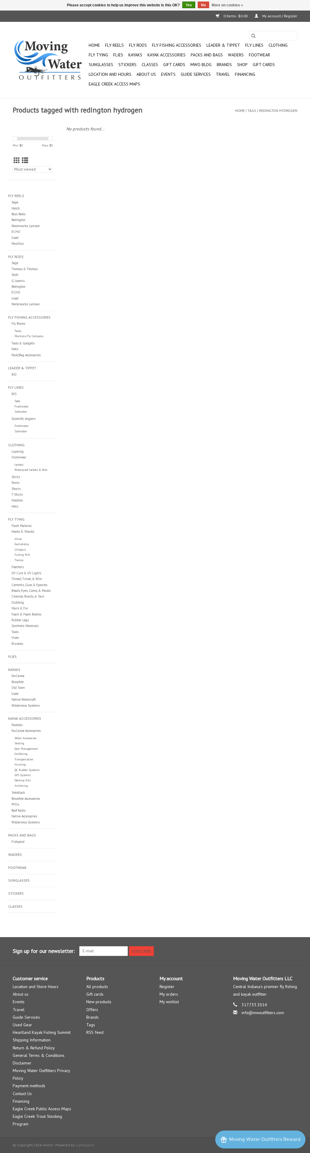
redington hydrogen (278, 110)
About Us (146, 74)
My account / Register (279, 16)
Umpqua (20, 549)
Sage (15, 202)
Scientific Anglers (23, 419)
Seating (19, 743)
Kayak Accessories (166, 55)
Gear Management (26, 749)
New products (98, 1001)
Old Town (18, 687)
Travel (223, 74)
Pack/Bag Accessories (26, 355)
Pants (15, 483)
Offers (92, 1009)
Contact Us (22, 1093)
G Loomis (18, 281)
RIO (14, 374)
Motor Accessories (25, 738)
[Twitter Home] (281, 951)
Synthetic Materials (25, 626)
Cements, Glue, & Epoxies (29, 585)
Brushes (17, 644)
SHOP (242, 64)
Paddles (17, 725)
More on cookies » (227, 5)
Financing (245, 74)
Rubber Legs (20, 620)
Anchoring (21, 786)
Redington (18, 220)
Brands (224, 64)
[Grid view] (17, 160)
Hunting (20, 764)
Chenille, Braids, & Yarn (28, 596)
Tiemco (19, 560)
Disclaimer (22, 1063)
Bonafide (18, 682)
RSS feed (95, 1032)
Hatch (16, 208)
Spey (17, 401)
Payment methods (29, 1085)
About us (20, 994)
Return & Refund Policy (34, 1048)
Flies (118, 55)
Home (94, 45)
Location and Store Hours (35, 986)
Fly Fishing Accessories (176, 45)
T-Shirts (17, 494)
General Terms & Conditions (38, 1055)
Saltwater (21, 412)
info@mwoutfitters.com (263, 1012)
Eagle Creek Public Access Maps (42, 1108)
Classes (150, 64)
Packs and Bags (207, 55)
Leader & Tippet (223, 45)
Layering (18, 451)
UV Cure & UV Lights (26, 573)
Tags (252, 110)
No (203, 5)
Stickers (127, 64)
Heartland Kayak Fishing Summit (42, 1032)
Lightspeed (85, 1145)
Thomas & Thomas (25, 269)
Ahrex (18, 539)
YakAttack (18, 792)
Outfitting (21, 754)
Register (167, 986)
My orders (169, 994)
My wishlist (169, 1001)
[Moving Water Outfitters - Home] (50, 60)
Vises (15, 637)
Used (15, 238)
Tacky (18, 331)
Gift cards (174, 64)
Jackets (19, 465)
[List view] (25, 160)
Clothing (278, 45)
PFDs (15, 804)
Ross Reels (18, 214)
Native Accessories (24, 816)
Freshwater (22, 406)
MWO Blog (201, 64)
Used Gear (22, 1024)
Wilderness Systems (26, 705)
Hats (15, 506)
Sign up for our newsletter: (44, 951)
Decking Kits (23, 780)
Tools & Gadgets (23, 343)
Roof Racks (18, 810)
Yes (189, 5)
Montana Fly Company (29, 336)
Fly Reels (114, 45)
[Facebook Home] (270, 951)
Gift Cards (264, 64)
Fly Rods (138, 45)
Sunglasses (101, 64)
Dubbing (18, 602)
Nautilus (18, 243)
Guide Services (196, 74)
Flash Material (21, 526)
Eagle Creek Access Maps (114, 84)
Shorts (16, 489)
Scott (15, 275)
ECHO (16, 232)
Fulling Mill (22, 555)
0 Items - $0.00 (236, 16)
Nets (15, 349)
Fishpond (18, 842)
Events (168, 74)
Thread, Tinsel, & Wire (27, 579)
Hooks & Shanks (23, 531)
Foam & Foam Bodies (26, 614)
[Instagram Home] (292, 951)
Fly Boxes (18, 323)
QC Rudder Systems (27, 770)
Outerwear (19, 457)
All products (97, 986)
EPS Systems (23, 775)
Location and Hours (110, 74)
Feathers (18, 567)
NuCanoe (18, 676)
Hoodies (17, 500)
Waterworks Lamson (26, 226)
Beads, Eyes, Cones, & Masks (31, 590)
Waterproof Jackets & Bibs (31, 470)
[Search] (253, 36)
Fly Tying (98, 55)
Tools (15, 632)
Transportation (24, 759)
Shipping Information (32, 1040)
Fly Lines (254, 45)
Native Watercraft (24, 699)
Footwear (259, 55)
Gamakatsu (22, 544)
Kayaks (135, 55)
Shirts (16, 477)
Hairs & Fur (20, 608)
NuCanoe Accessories (26, 731)
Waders (236, 55)
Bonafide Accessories (26, 798)
